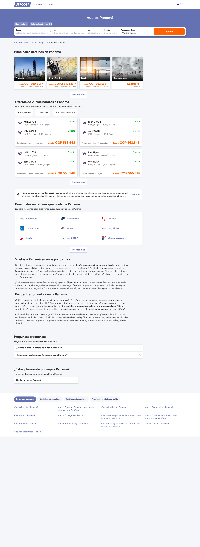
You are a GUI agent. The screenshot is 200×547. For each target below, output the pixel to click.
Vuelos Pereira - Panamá (26, 423)
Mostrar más (78, 94)
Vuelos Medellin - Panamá (113, 407)
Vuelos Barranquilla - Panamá (159, 407)
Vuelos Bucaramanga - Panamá (73, 423)
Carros (50, 4)
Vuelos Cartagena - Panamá (71, 415)
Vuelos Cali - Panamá (24, 415)
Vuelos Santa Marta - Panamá (28, 431)
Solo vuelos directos (65, 112)
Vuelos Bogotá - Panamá (26, 407)
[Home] (22, 4)
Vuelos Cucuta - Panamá (157, 423)
